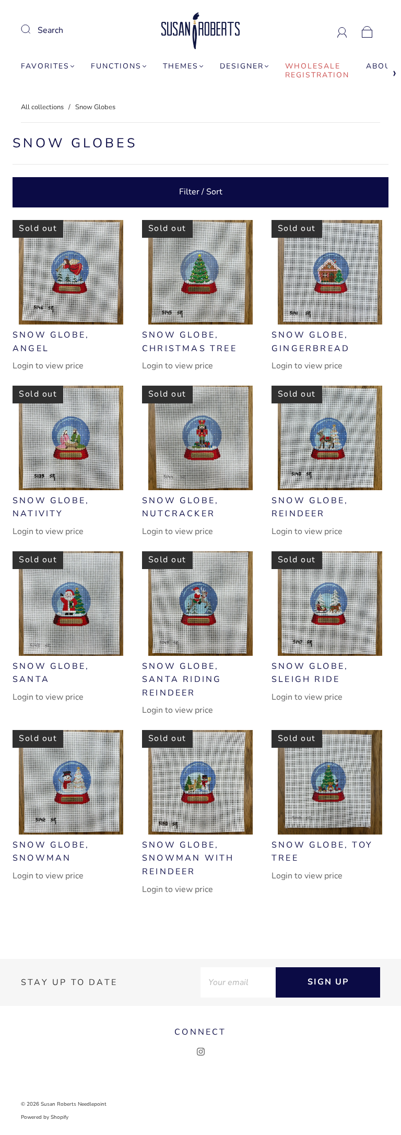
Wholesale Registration (317, 71)
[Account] (342, 30)
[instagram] (200, 1051)
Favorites (45, 66)
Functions (116, 66)
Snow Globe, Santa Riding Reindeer (181, 680)
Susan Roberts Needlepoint (74, 1104)
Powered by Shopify (44, 1117)
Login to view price (48, 366)
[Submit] (32, 29)
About (381, 66)
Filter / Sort (200, 192)
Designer (242, 66)
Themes (180, 66)
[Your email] (238, 982)
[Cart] (367, 30)
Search (50, 30)
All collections (42, 107)
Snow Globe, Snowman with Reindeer (188, 858)
